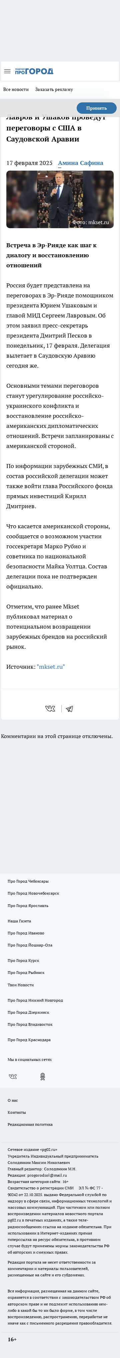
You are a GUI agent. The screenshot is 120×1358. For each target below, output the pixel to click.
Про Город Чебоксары (28, 881)
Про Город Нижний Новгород (35, 1000)
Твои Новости (21, 984)
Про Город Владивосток (30, 1024)
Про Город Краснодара (29, 1039)
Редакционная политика (30, 1124)
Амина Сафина (80, 163)
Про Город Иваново (26, 932)
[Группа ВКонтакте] (13, 1076)
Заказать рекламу (54, 89)
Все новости (16, 89)
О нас (13, 1100)
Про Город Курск (23, 960)
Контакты (17, 1112)
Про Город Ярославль (28, 905)
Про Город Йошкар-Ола (30, 944)
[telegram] (71, 708)
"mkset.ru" (51, 666)
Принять (96, 108)
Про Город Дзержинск (28, 1012)
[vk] (51, 708)
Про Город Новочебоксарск (33, 893)
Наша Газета (19, 920)
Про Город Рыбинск (26, 972)
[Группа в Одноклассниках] (43, 1076)
